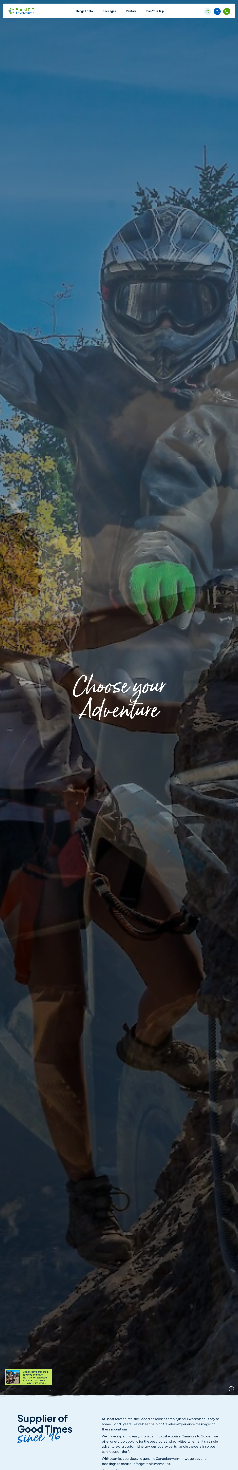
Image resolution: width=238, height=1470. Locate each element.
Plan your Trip (155, 11)
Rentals (131, 11)
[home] (21, 11)
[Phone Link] (226, 11)
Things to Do (84, 11)
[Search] (217, 11)
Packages (110, 11)
